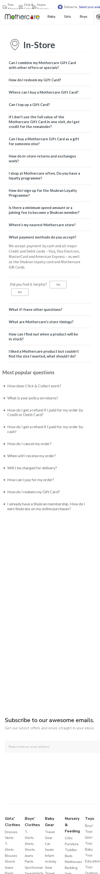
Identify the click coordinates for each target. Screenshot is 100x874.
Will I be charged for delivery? (32, 467)
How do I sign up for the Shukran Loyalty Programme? (43, 192)
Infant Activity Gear (50, 861)
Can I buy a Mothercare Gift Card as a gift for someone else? (44, 141)
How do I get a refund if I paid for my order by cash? (45, 429)
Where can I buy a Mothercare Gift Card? (43, 92)
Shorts (10, 861)
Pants (29, 861)
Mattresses (73, 861)
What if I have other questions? (35, 309)
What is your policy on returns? (32, 398)
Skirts (9, 838)
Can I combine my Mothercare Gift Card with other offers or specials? (42, 65)
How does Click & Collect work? (34, 385)
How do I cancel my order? (29, 443)
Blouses (11, 855)
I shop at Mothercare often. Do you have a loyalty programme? (44, 175)
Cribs (69, 838)
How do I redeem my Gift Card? (35, 80)
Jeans (9, 867)
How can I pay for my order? (30, 479)
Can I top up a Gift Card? (29, 104)
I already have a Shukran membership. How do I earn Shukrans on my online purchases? (46, 506)
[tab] (50, 65)
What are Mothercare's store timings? (41, 322)
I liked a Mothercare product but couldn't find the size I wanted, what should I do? (44, 353)
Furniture (72, 844)
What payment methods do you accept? (42, 237)
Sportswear (34, 867)
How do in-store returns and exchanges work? (42, 158)
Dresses (11, 832)
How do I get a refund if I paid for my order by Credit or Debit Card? (45, 412)
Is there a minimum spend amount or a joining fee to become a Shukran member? (44, 210)
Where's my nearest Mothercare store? (42, 225)
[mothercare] (24, 16)
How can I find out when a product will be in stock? (43, 336)
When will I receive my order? (31, 455)
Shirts (29, 844)
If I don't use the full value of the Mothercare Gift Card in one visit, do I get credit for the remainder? (44, 122)
